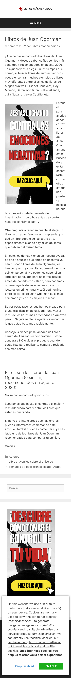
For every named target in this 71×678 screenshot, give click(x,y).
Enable (51, 666)
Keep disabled (24, 666)
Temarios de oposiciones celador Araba (35, 466)
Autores (14, 456)
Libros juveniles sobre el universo (31, 461)
